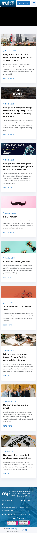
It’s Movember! (10, 217)
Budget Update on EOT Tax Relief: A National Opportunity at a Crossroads (17, 57)
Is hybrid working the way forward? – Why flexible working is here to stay (15, 357)
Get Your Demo (23, 3)
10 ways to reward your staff (16, 261)
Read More (7, 78)
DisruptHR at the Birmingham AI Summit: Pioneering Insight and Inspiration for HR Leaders (18, 166)
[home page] (8, 3)
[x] (23, 530)
